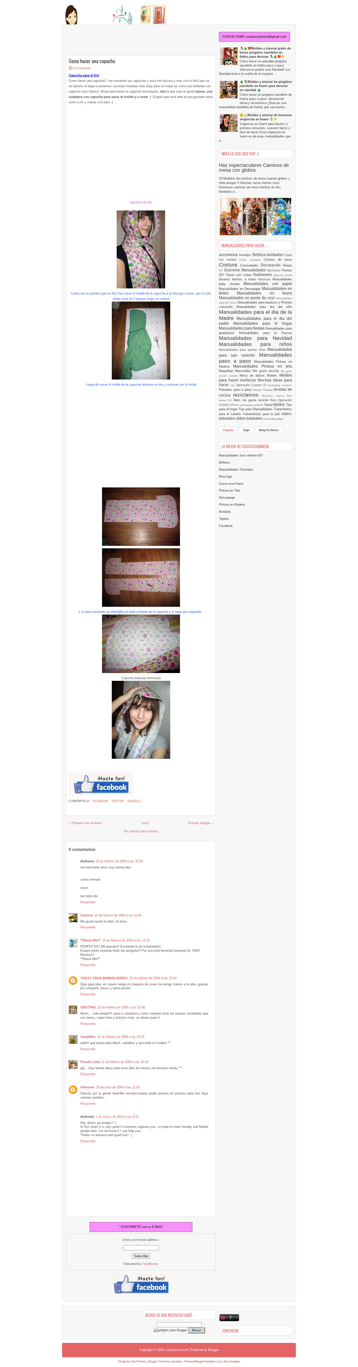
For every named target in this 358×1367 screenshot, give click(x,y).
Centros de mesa (278, 259)
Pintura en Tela (229, 490)
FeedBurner (150, 1264)
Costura (229, 264)
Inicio (145, 823)
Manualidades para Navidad (255, 338)
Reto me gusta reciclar (252, 400)
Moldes (273, 375)
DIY (221, 270)
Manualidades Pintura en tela (262, 366)
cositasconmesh (176, 1350)
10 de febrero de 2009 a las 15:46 (121, 1007)
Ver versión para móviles (140, 831)
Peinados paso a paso (236, 389)
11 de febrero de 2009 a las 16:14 (124, 1062)
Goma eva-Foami (231, 483)
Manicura (265, 279)
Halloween (263, 275)
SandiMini (88, 1037)
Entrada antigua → (201, 823)
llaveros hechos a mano (238, 279)
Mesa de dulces (253, 375)
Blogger (213, 1350)
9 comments (82, 68)
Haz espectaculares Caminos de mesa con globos (254, 167)
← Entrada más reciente (84, 823)
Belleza (260, 255)
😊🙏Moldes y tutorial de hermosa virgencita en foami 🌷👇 (266, 117)
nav (233, 385)
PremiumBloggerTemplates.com (203, 1361)
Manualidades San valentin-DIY (241, 455)
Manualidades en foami (264, 293)
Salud (268, 405)
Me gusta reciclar (267, 371)
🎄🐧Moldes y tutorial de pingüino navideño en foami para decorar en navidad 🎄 (266, 86)
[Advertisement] (105, 40)
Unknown (87, 1087)
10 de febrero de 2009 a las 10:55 (119, 861)
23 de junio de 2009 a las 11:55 (118, 1087)
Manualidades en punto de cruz (247, 298)
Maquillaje (227, 371)
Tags (246, 430)
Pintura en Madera (232, 504)
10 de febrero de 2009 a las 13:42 (153, 978)
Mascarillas (244, 371)
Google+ (134, 801)
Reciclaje (225, 476)
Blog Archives (269, 430)
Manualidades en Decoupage (240, 289)
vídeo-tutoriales (249, 418)
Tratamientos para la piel (262, 414)
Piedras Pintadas (263, 390)
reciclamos (247, 395)
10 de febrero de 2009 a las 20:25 (120, 1037)
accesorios (229, 255)
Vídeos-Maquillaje (273, 419)
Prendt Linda (90, 1062)
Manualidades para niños (255, 344)
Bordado (225, 511)
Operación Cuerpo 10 (252, 385)
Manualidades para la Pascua (265, 333)
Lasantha (176, 1361)
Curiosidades (250, 265)
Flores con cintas (239, 275)
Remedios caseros (274, 395)
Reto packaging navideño (249, 405)
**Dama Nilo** (90, 940)
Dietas (287, 265)
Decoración (272, 265)
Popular (228, 430)
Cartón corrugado (251, 259)
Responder (87, 902)
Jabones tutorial (282, 275)
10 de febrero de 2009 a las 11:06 (117, 915)
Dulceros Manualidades (245, 270)
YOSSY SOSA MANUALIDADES (104, 978)
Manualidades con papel (268, 284)
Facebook (100, 801)
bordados (275, 255)
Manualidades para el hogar (262, 323)
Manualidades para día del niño (264, 307)
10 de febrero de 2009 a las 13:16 (126, 940)
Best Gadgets (232, 1361)
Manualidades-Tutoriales (236, 469)
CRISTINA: (88, 1007)
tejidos (279, 404)
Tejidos (224, 519)
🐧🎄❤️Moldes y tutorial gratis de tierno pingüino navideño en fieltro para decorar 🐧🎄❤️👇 (265, 52)
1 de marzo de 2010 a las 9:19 (117, 1117)
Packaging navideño (280, 385)
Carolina (86, 915)
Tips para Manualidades (256, 409)
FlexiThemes (138, 1361)
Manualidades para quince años (243, 349)
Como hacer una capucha (92, 61)
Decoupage (227, 497)
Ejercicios (274, 270)
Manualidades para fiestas (242, 328)
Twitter (117, 801)
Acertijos (246, 255)
